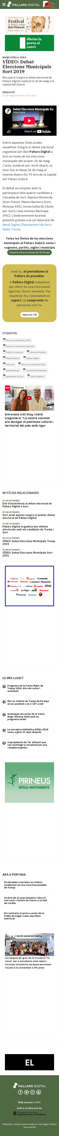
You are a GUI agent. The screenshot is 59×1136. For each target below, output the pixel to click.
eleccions (10, 364)
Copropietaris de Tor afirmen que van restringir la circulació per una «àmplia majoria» (27, 745)
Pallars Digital (32, 358)
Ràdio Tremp (11, 229)
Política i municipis (14, 352)
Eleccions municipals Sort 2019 (20, 346)
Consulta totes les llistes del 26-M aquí (29, 252)
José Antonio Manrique (36, 370)
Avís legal (43, 1124)
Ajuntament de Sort (36, 225)
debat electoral (12, 370)
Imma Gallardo (37, 376)
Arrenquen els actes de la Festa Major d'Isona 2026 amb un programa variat (26, 716)
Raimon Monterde (38, 352)
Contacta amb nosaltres (25, 1124)
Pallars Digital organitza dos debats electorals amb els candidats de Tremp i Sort (28, 529)
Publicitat (7, 1124)
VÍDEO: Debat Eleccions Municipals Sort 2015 (27, 554)
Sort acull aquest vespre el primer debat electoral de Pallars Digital (28, 516)
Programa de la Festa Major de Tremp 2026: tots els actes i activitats (25, 688)
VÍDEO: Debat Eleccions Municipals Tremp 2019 (28, 542)
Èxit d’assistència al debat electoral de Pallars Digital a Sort (27, 505)
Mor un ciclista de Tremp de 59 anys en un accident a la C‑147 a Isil (28, 702)
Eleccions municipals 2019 (18, 340)
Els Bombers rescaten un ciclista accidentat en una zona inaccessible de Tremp (25, 885)
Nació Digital (11, 225)
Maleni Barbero (13, 358)
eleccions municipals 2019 (33, 364)
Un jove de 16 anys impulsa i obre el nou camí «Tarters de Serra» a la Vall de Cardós (25, 900)
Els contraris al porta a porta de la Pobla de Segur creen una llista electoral (24, 916)
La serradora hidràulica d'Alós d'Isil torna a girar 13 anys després (27, 731)
